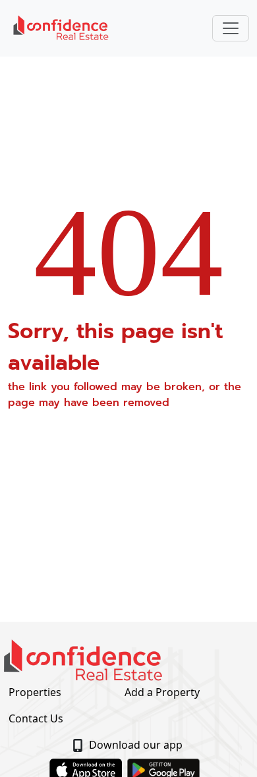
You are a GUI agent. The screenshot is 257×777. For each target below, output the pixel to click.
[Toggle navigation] (230, 28)
